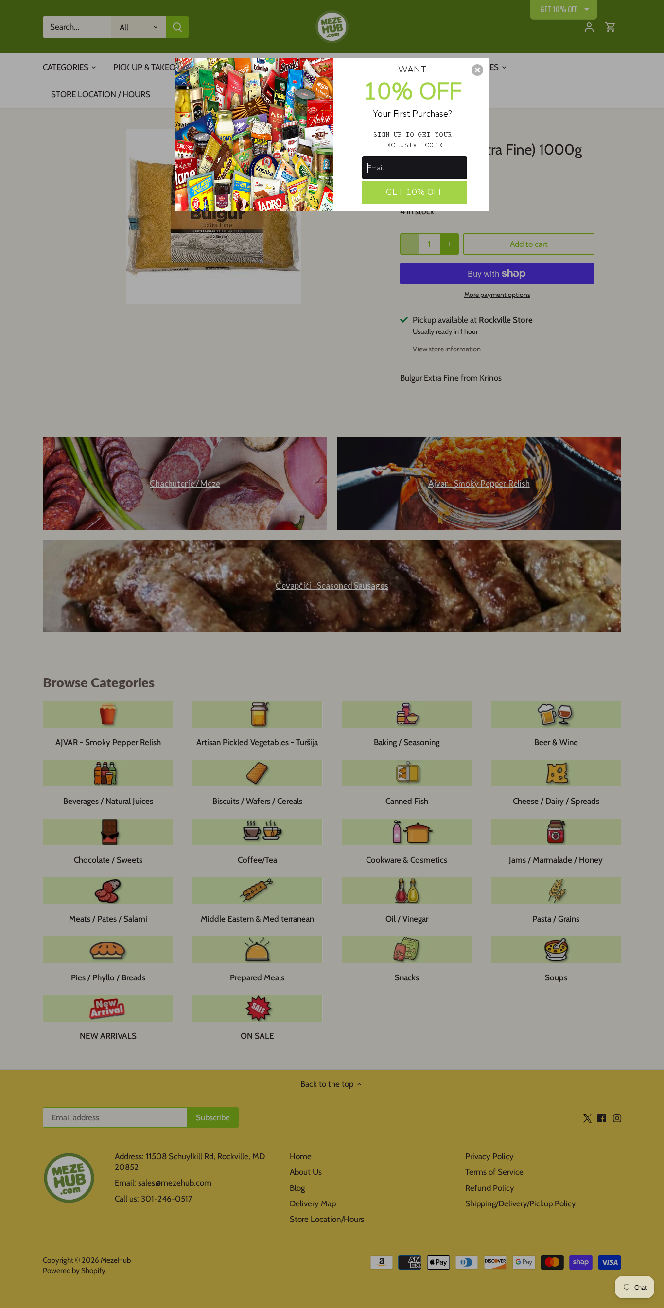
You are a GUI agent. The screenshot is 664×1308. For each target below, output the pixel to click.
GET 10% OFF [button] (414, 192)
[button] (477, 70)
